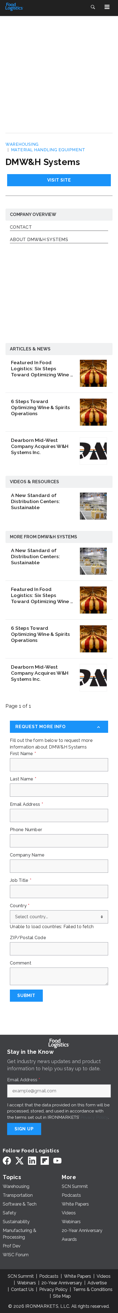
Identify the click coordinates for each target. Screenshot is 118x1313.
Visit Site (59, 180)
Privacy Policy (94, 1117)
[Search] (92, 6)
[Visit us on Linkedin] (32, 1161)
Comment (20, 963)
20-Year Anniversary (61, 1282)
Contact (21, 227)
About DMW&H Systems (39, 239)
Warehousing (22, 144)
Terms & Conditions (93, 1289)
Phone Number (26, 830)
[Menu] (107, 6)
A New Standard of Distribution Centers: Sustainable (35, 501)
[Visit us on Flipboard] (45, 1161)
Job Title (20, 880)
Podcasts (48, 1276)
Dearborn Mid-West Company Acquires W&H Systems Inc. (39, 446)
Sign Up (24, 1128)
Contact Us (22, 1289)
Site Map (62, 1296)
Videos (104, 1276)
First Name (23, 754)
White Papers (77, 1276)
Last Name (23, 779)
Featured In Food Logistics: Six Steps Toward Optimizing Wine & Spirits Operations (42, 369)
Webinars (26, 1282)
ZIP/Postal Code (28, 938)
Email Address (26, 804)
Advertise (97, 1282)
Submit (26, 995)
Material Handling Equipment (48, 149)
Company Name (27, 855)
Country (19, 906)
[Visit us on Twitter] (19, 1161)
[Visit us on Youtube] (57, 1161)
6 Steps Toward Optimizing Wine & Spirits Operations (40, 407)
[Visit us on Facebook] (7, 1161)
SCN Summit (21, 1276)
